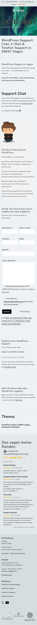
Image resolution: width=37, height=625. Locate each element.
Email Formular (27, 103)
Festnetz (5, 239)
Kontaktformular (10, 367)
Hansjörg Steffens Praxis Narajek (15, 477)
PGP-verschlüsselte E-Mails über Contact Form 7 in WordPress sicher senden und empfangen (16, 321)
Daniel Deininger (9, 465)
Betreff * (5, 250)
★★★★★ (22, 4)
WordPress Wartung (8, 592)
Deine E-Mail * (25, 228)
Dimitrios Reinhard (10, 513)
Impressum (5, 553)
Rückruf (13, 4)
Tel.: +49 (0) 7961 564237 (10, 2)
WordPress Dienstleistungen (10, 585)
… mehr (23, 509)
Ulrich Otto (7, 495)
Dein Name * (7, 228)
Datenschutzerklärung (13, 301)
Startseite (18, 400)
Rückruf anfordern (7, 596)
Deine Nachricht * (9, 260)
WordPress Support (8, 588)
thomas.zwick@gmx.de (27, 2)
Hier (3, 395)
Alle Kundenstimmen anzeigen (24, 527)
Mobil (21, 239)
